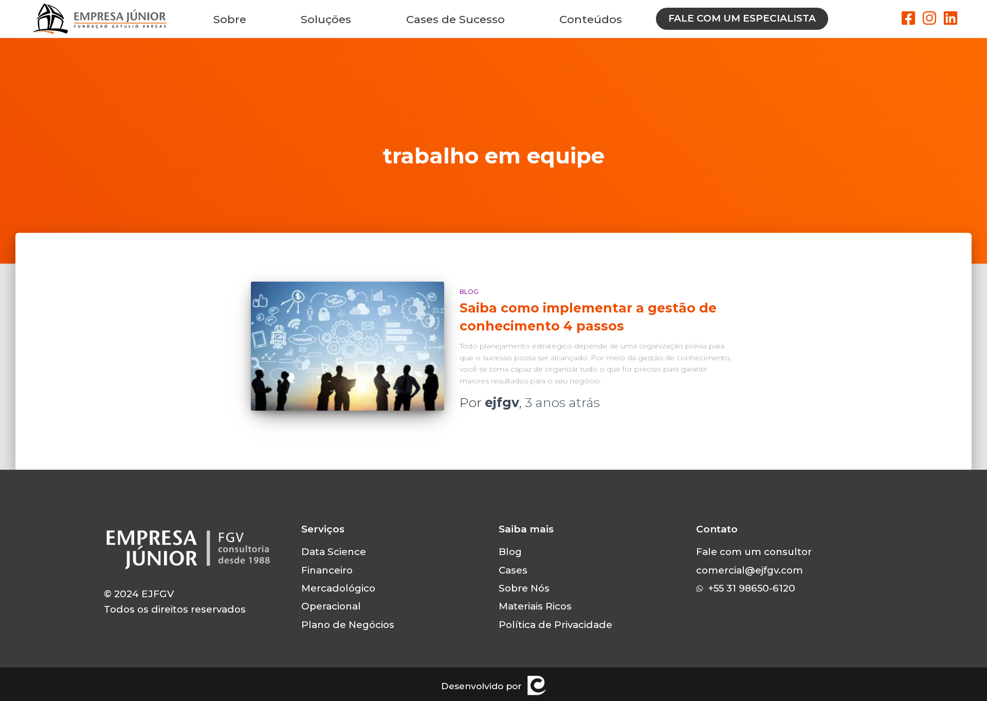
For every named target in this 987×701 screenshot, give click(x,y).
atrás (562, 402)
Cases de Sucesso (455, 19)
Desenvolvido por (481, 685)
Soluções (326, 19)
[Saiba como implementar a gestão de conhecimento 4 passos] (347, 346)
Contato (717, 529)
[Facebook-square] (908, 18)
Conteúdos (590, 19)
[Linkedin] (950, 18)
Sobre (229, 19)
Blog (469, 292)
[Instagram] (929, 18)
